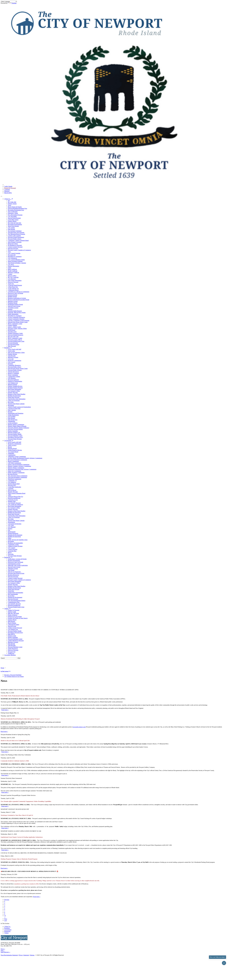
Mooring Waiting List (14, 432)
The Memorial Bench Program (16, 234)
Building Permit (12, 296)
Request (10, 309)
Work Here (11, 591)
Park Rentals (11, 229)
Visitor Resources (13, 648)
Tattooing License (13, 568)
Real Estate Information (14, 389)
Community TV (12, 480)
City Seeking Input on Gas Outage (14, 676)
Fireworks (11, 554)
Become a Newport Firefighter (12, 675)
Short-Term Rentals (13, 226)
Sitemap (32, 955)
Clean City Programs (14, 400)
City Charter (11, 227)
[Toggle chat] (224, 963)
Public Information (13, 314)
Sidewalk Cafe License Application (18, 565)
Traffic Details (8, 186)
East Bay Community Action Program (18, 320)
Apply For (11, 283)
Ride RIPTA (11, 634)
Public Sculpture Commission (16, 472)
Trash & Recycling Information (16, 399)
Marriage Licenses (13, 357)
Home (2, 668)
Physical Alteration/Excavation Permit (18, 299)
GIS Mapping (12, 378)
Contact (10, 274)
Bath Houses (11, 621)
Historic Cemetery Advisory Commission (19, 466)
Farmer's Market (12, 325)
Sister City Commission (14, 471)
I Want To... (8, 199)
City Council (11, 362)
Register (10, 411)
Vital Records (11, 355)
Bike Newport (12, 346)
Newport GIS (11, 255)
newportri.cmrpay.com (79, 727)
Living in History (13, 423)
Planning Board (12, 448)
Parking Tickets (12, 203)
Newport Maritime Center (15, 435)
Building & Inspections (14, 395)
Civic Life (11, 359)
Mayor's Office (12, 275)
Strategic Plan (12, 501)
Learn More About (13, 219)
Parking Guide (12, 612)
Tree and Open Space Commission (17, 475)
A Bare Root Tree (13, 287)
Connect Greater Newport (15, 247)
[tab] (114, 671)
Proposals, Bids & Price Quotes (17, 312)
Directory (7, 191)
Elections (10, 363)
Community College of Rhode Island (18, 240)
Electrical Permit (12, 295)
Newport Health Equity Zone (16, 341)
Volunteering (11, 421)
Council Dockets (12, 549)
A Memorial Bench (13, 290)
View (9, 251)
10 (5, 915)
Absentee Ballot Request (15, 311)
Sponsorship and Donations (15, 413)
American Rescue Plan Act (15, 496)
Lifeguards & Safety (13, 624)
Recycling (11, 402)
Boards (10, 447)
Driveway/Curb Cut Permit (15, 293)
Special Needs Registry (14, 218)
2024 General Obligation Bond (16, 493)
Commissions (11, 455)
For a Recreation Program (15, 215)
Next (5, 919)
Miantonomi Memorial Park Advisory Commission (22, 469)
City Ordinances (12, 258)
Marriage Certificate (13, 272)
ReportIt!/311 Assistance (15, 256)
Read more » (5, 710)
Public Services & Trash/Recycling (17, 539)
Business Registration (14, 560)
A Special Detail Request (15, 285)
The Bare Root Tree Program (16, 232)
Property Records (13, 392)
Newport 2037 (12, 485)
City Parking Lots (13, 383)
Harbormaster (11, 531)
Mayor (10, 552)
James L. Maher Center (14, 327)
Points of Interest (12, 615)
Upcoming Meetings (10, 655)
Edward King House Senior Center (18, 322)
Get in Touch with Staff (14, 349)
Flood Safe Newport (13, 397)
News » (3, 949)
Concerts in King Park (14, 408)
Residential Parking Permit (15, 304)
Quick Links (11, 351)
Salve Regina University (15, 242)
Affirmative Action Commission (17, 456)
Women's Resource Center (15, 333)
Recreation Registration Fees (16, 210)
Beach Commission (13, 461)
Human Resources (13, 533)
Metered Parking (12, 384)
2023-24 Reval (12, 490)
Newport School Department (16, 237)
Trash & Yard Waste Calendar (16, 403)
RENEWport (11, 330)
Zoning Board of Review (15, 450)
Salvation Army (12, 331)
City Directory (12, 279)
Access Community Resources (16, 317)
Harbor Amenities (13, 431)
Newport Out (11, 652)
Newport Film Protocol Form (16, 573)
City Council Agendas (14, 253)
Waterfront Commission (14, 479)
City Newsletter (12, 216)
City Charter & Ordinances (15, 504)
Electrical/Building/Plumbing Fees (17, 208)
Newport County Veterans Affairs (17, 328)
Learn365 (10, 488)
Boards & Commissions (14, 360)
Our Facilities (11, 416)
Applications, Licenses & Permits (17, 559)
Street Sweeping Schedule (15, 261)
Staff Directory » (5, 952)
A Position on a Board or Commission (18, 291)
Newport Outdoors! (13, 379)
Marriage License (13, 301)
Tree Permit (11, 570)
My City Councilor (13, 277)
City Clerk (11, 525)
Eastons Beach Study (14, 483)
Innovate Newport (13, 248)
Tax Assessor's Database (15, 231)
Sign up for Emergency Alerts (16, 352)
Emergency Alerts (13, 213)
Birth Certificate (12, 269)
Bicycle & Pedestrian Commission (17, 459)
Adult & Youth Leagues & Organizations (19, 407)
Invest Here (11, 596)
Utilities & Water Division (15, 546)
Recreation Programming (15, 224)
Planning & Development (15, 535)
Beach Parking (12, 623)
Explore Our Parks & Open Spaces (18, 618)
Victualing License (13, 307)
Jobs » (2, 950)
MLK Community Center (15, 323)
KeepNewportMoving (14, 498)
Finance (10, 528)
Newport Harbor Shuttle (14, 434)
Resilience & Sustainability (15, 543)
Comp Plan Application (14, 487)
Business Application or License (17, 298)
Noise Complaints (13, 375)
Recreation (11, 405)
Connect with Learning (14, 235)
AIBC (9, 495)
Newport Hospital (13, 343)
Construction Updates (14, 376)
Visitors (6, 608)
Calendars (7, 189)
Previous (6, 899)
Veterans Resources (13, 371)
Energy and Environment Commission (18, 464)
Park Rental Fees (12, 419)
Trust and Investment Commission (17, 477)
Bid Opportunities (13, 594)
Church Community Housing (16, 319)
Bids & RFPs (8, 193)
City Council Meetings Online (16, 259)
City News (11, 264)
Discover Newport (13, 282)
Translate (13, 3)
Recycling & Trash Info (14, 223)
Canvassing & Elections (14, 523)
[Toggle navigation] (1, 196)
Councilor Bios (12, 551)
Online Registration (13, 415)
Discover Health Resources (15, 335)
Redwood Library (13, 243)
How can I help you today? (217, 957)
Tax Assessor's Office (14, 391)
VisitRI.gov (11, 653)
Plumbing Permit (12, 303)
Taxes (9, 205)
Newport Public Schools (15, 370)
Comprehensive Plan (14, 602)
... (4, 917)
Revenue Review (13, 474)
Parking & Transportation (15, 381)
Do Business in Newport (15, 245)
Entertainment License (14, 563)
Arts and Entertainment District (16, 600)
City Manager (12, 527)
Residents (7, 347)
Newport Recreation (13, 344)
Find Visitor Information (14, 280)
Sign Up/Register (13, 211)
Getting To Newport (13, 610)
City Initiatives (12, 482)
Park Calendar (12, 410)
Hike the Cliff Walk (13, 613)
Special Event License (14, 306)
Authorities (11, 453)
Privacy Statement (24, 955)
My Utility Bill (12, 202)
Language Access (13, 499)
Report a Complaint (13, 373)
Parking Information (13, 266)
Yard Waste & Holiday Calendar (17, 263)
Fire (9, 530)
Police (9, 538)
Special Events (12, 626)
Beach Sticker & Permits (15, 207)
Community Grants (13, 544)
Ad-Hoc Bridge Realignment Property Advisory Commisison (25, 458)
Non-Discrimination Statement (9, 955)
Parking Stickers (12, 354)
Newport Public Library (14, 239)
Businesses (7, 557)
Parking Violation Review (15, 386)
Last (5, 920)
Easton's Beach (12, 221)
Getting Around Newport (15, 628)
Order (9, 267)
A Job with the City (13, 288)
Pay (9, 200)
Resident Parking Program (15, 387)
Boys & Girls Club (13, 336)
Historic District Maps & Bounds (17, 426)
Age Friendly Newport (14, 503)
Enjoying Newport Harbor (15, 429)
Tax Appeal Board (13, 451)
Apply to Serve (12, 445)
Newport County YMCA (15, 339)
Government (8, 440)
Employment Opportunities (15, 592)
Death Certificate (12, 271)
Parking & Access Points (15, 616)
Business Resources (13, 575)
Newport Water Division (15, 439)
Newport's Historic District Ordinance (18, 427)
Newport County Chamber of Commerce (19, 250)
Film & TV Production (14, 572)
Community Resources (14, 365)
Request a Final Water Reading (16, 394)
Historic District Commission (16, 424)
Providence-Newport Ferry (15, 437)
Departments (11, 522)
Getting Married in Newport (16, 640)
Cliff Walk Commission (14, 463)
